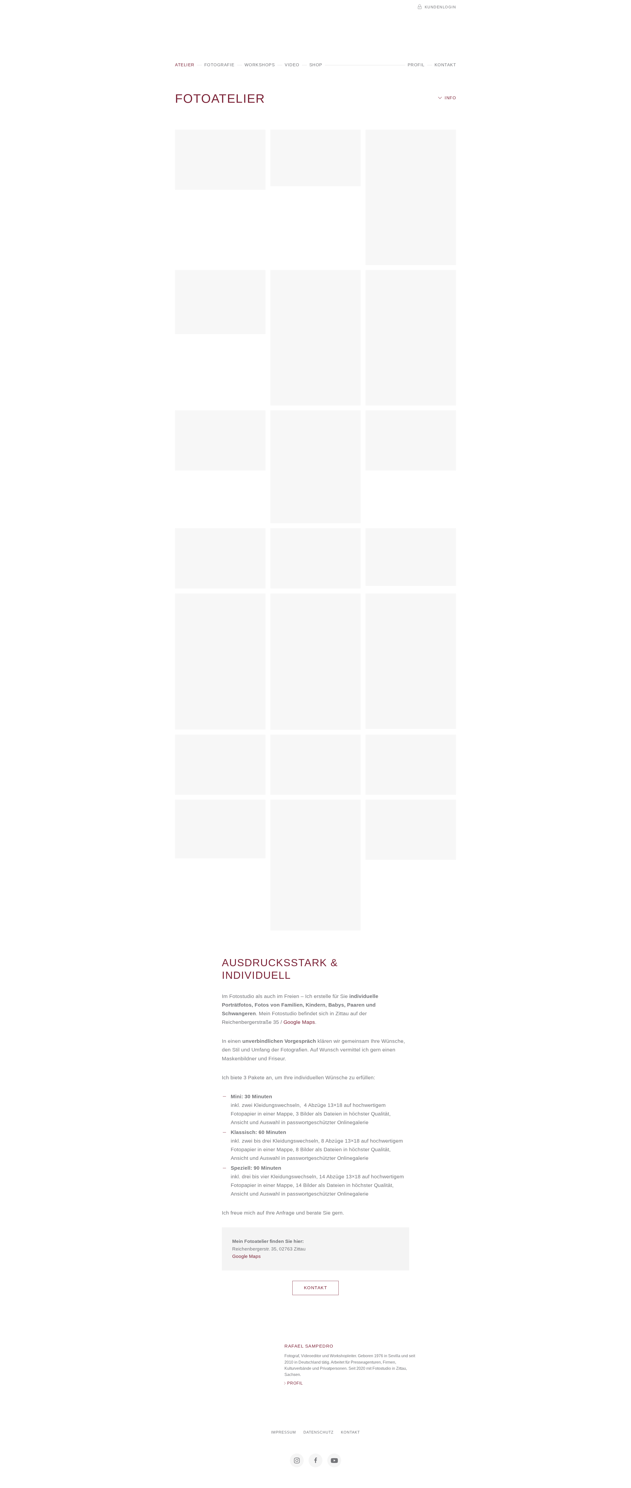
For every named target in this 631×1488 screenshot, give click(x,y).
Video (292, 65)
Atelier (184, 65)
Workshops (260, 65)
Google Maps (299, 1022)
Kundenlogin (440, 7)
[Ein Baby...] (220, 160)
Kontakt (445, 65)
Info (450, 98)
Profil (416, 65)
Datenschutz (318, 1432)
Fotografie (219, 65)
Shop (315, 65)
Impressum (283, 1432)
